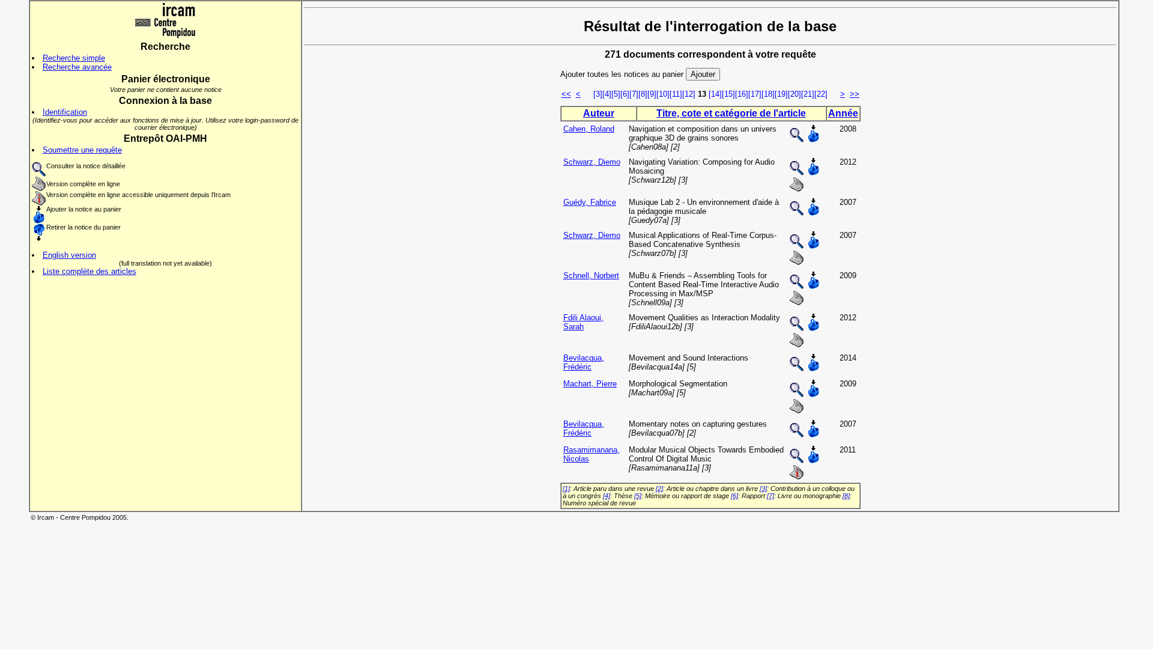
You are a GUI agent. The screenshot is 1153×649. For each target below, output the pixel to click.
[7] (633, 94)
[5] (615, 94)
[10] (663, 94)
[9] (651, 94)
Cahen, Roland (588, 128)
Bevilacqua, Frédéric (583, 362)
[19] (781, 94)
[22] (821, 94)
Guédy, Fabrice (589, 202)
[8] (642, 94)
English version (69, 255)
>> (854, 94)
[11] (676, 94)
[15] (728, 94)
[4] (606, 94)
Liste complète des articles (89, 271)
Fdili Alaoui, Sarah (583, 322)
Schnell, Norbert (591, 275)
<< (566, 94)
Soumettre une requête (82, 149)
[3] (597, 94)
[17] (754, 94)
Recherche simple (74, 57)
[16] (741, 94)
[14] (715, 94)
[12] (688, 94)
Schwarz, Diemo (591, 161)
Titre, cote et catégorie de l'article (731, 113)
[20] (794, 94)
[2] (659, 488)
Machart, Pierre (590, 383)
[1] (566, 488)
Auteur (598, 113)
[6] (624, 94)
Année (843, 113)
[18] (768, 94)
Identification (65, 112)
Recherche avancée (77, 67)
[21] (807, 94)
